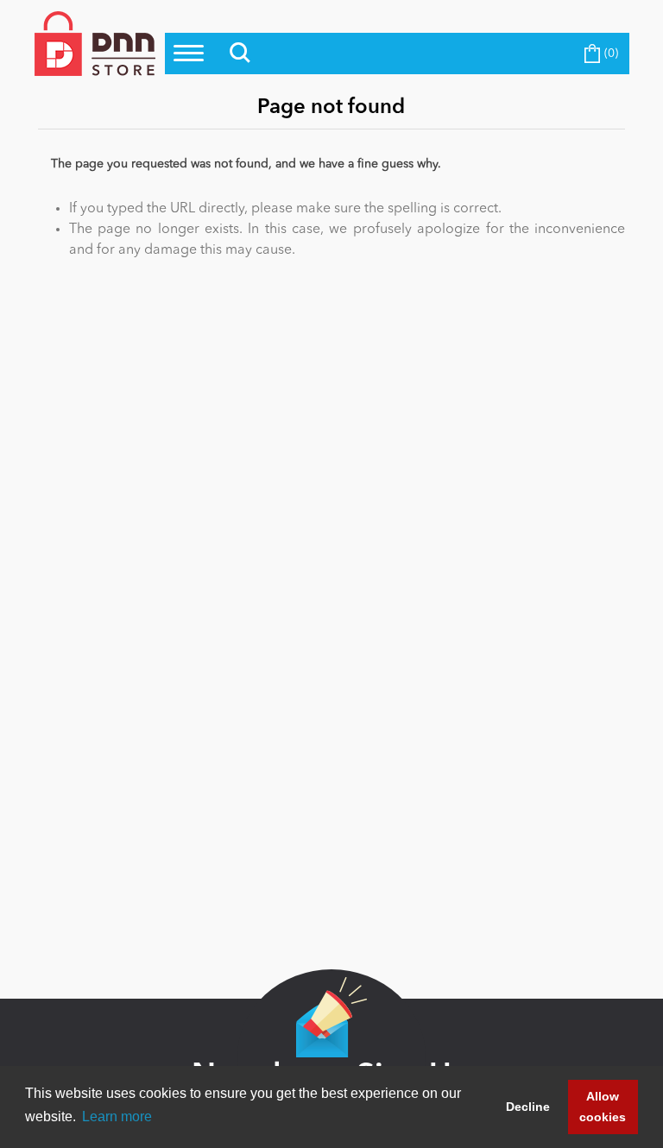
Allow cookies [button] (602, 1106)
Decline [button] (528, 1106)
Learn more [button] (117, 1116)
